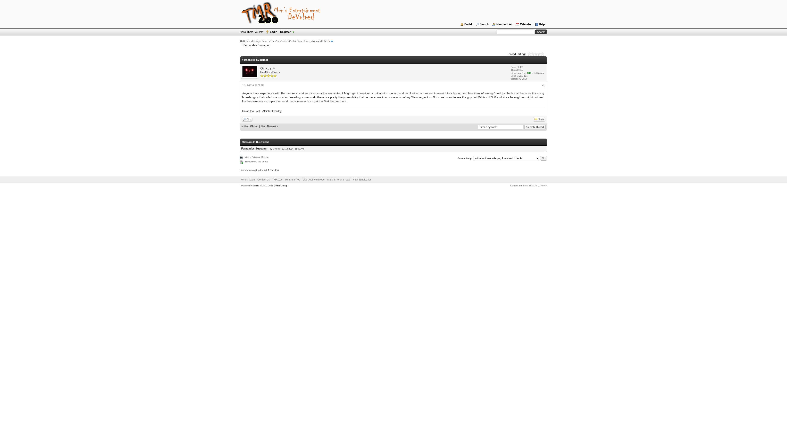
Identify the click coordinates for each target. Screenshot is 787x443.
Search (484, 24)
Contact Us (263, 179)
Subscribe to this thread (256, 161)
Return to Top (292, 179)
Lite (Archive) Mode (314, 179)
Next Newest (268, 126)
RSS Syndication (362, 179)
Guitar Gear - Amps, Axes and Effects (309, 41)
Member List (504, 24)
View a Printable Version (256, 157)
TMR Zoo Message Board (254, 41)
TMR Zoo (277, 179)
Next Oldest (251, 126)
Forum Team (248, 179)
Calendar (525, 24)
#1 (543, 85)
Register (285, 31)
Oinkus (265, 68)
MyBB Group (281, 185)
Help (542, 24)
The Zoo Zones (278, 41)
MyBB (255, 185)
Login (273, 31)
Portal (468, 24)
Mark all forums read (338, 179)
